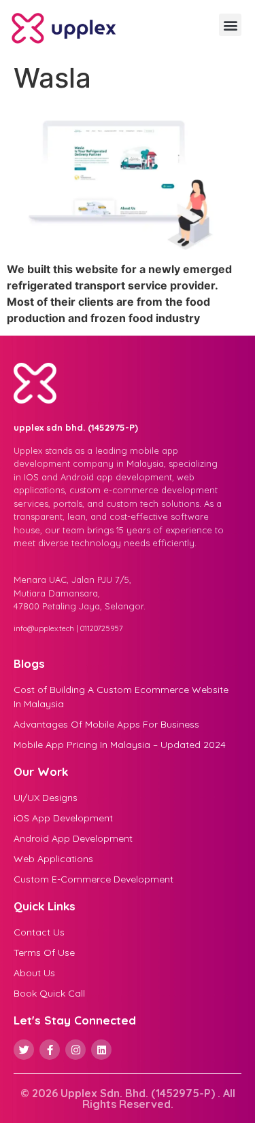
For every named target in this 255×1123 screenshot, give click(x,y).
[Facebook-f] (49, 1049)
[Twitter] (24, 1049)
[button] (230, 25)
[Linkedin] (101, 1049)
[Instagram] (75, 1049)
